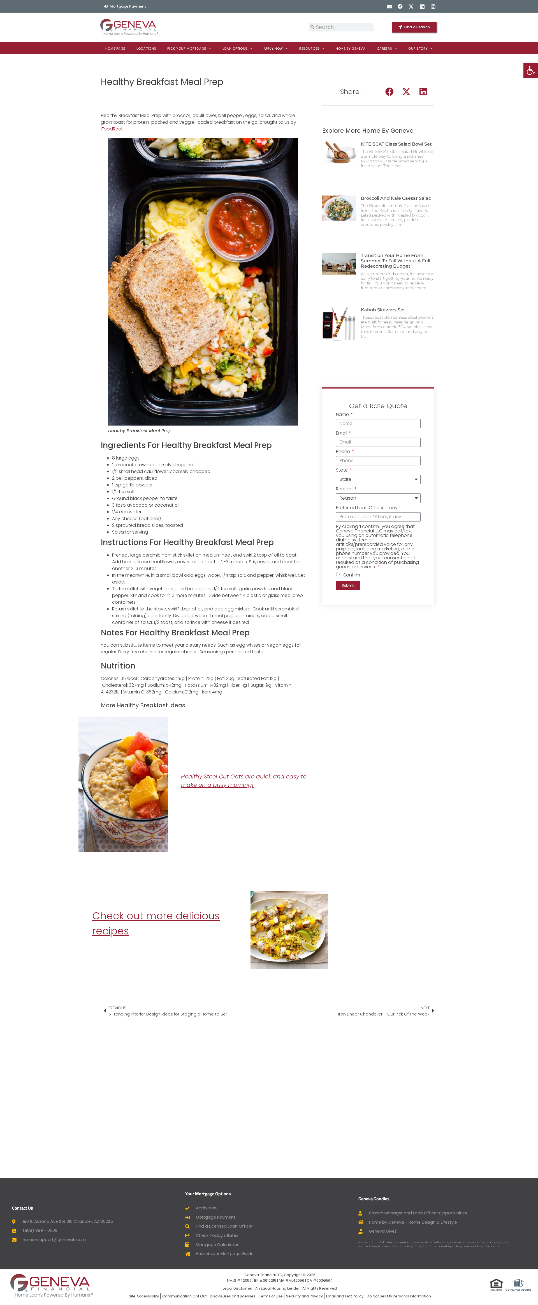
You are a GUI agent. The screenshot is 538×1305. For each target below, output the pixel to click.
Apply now (273, 48)
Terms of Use (271, 1296)
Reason (345, 489)
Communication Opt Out (184, 1296)
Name (343, 415)
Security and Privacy (304, 1296)
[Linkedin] (422, 6)
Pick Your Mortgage (186, 48)
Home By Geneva (351, 48)
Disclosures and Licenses (233, 1296)
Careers (384, 48)
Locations (146, 48)
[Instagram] (433, 6)
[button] (389, 92)
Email (342, 433)
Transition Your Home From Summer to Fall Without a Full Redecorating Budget (395, 261)
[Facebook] (400, 6)
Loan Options (234, 48)
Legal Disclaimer (238, 1288)
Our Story (418, 48)
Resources (309, 48)
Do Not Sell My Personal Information (399, 1296)
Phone (343, 452)
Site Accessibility (144, 1296)
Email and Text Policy (344, 1296)
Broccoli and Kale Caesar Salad (396, 198)
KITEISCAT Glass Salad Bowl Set (396, 144)
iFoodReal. (112, 129)
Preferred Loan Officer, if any (367, 508)
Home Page (115, 48)
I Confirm (350, 574)
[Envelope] (389, 6)
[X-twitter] (411, 6)
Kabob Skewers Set (383, 310)
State (342, 470)
